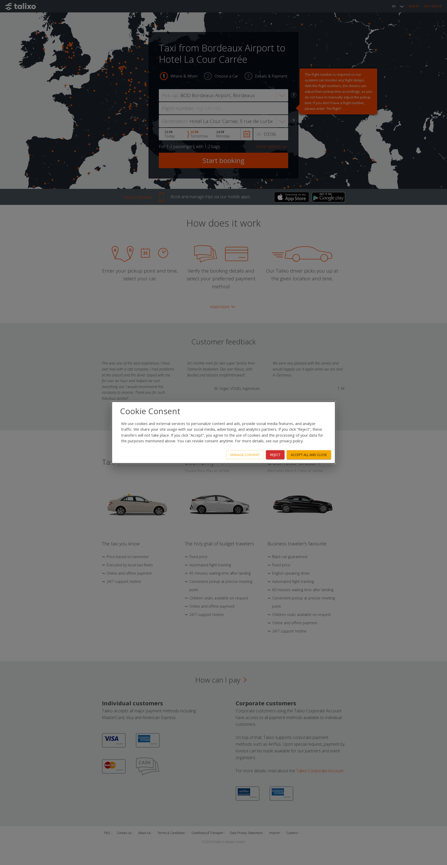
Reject (275, 454)
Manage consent (245, 454)
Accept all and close (309, 454)
